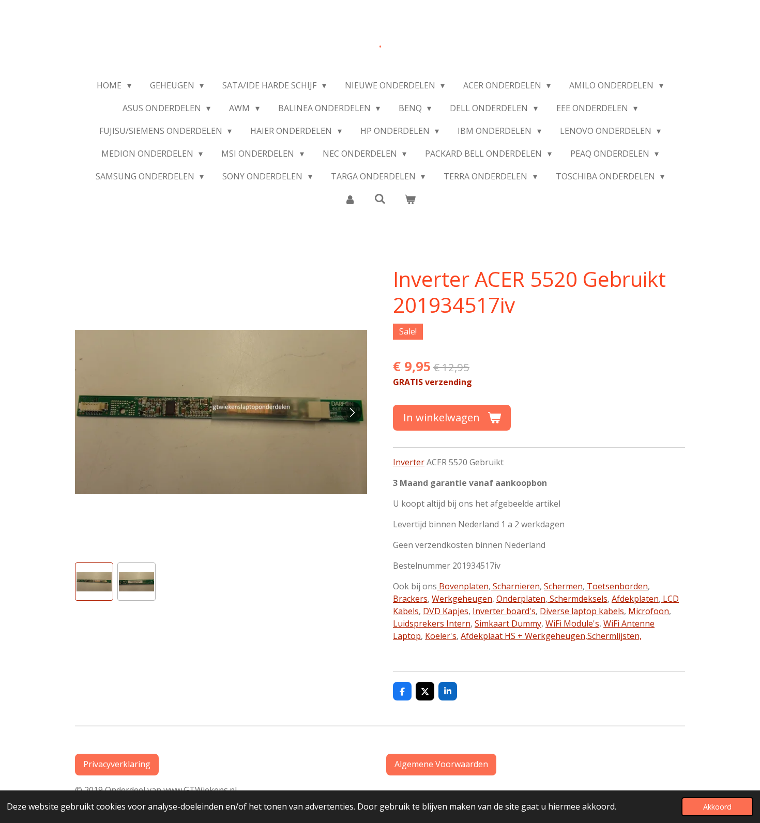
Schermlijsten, (614, 636)
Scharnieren (515, 586)
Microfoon (648, 611)
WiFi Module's (572, 623)
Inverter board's (504, 611)
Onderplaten (520, 598)
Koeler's (441, 636)
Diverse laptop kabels (582, 611)
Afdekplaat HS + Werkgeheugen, (524, 636)
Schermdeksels (577, 598)
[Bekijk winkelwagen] (410, 199)
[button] (94, 581)
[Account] (349, 199)
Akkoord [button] (717, 807)
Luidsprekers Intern (431, 623)
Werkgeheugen (462, 598)
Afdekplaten (635, 598)
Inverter (408, 462)
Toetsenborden (616, 586)
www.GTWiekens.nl (202, 790)
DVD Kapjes (445, 611)
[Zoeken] (380, 198)
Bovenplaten (463, 586)
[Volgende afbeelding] (351, 412)
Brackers (410, 598)
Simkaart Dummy (508, 623)
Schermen (563, 586)
